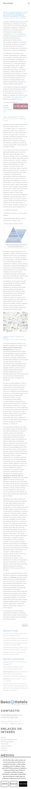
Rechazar (13, 784)
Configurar (23, 784)
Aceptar (5, 784)
